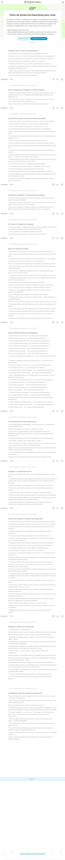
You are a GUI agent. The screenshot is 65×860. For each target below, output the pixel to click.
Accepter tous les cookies (39, 38)
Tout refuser (32, 42)
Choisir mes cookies (23, 38)
